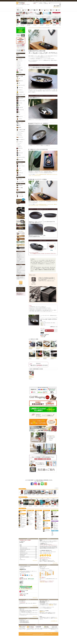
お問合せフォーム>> (42, 611)
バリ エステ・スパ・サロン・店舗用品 (36, 27)
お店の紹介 (26, 633)
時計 (29, 520)
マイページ (49, 0)
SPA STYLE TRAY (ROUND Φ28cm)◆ (32, 347)
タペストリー (46, 513)
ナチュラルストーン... (17, 24)
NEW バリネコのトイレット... (30, 494)
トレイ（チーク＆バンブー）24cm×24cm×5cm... (54, 357)
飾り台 (38, 513)
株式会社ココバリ (49, 633)
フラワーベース (22, 522)
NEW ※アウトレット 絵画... (22, 494)
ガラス (52, 533)
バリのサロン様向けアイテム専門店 (47, 628)
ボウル (54, 514)
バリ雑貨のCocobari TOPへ (43, 633)
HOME (32, 0)
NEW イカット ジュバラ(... (34, 494)
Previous (19, 492)
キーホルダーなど (47, 529)
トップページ (29, 27)
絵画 (29, 516)
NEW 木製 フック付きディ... (55, 494)
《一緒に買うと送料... (42, 24)
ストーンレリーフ (31, 511)
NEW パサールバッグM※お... (26, 494)
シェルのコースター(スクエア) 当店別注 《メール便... (54, 348)
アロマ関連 (46, 523)
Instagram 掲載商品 (56, 528)
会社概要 (35, 0)
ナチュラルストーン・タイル (23, 527)
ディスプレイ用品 (55, 519)
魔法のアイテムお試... (49, 24)
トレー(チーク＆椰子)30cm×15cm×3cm (40, 174)
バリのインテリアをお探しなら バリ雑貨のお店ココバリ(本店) (22, 628)
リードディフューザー (50, 204)
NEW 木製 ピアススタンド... (50, 494)
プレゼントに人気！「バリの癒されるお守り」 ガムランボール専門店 (39, 628)
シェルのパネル (31, 517)
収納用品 (38, 514)
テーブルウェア (39, 517)
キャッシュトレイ (55, 517)
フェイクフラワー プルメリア (36, 175)
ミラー (30, 521)
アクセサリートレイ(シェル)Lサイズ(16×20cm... (46, 347)
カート (57, 0)
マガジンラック (39, 524)
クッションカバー (47, 511)
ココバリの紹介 (38, 0)
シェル (52, 531)
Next (57, 492)
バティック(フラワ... (29, 24)
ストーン (53, 534)
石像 (21, 516)
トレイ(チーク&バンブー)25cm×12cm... (46, 357)
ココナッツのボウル (23, 24)
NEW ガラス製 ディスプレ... (46, 494)
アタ (52, 532)
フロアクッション (47, 517)
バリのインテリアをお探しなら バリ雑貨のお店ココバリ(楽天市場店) (30, 629)
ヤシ (52, 535)
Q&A (51, 0)
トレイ (38, 511)
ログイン (60, 0)
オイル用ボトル (55, 511)
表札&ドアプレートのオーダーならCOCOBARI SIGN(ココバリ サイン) (54, 629)
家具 (21, 511)
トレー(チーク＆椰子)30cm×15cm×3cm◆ (39, 347)
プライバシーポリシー (34, 633)
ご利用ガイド (45, 0)
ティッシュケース (39, 518)
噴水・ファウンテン (23, 519)
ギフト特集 (55, 522)
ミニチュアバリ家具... (36, 24)
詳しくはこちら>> (35, 560)
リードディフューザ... (55, 24)
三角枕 (46, 518)
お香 (45, 524)
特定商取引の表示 (30, 633)
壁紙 (51, 633)
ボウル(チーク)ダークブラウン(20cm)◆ (39, 357)
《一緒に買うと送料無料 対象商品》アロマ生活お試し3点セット (31, 376)
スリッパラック (39, 521)
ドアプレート (30, 524)
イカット (46, 514)
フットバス (55, 513)
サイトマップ (38, 633)
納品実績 (42, 0)
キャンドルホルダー (23, 525)
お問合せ (54, 0)
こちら (56, 618)
